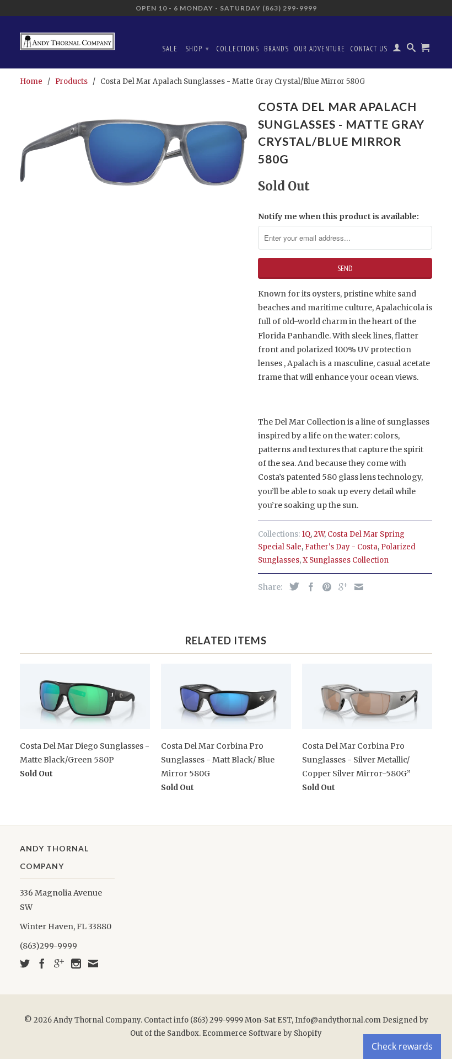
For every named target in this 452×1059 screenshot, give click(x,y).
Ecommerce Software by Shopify (262, 1033)
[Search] (411, 49)
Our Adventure (319, 49)
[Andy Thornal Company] (67, 37)
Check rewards (402, 1046)
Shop (197, 49)
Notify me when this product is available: (338, 216)
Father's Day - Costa (341, 547)
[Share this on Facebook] (308, 587)
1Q (306, 534)
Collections (237, 49)
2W (319, 534)
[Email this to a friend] (356, 587)
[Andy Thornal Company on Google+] (59, 963)
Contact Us (369, 49)
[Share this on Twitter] (291, 586)
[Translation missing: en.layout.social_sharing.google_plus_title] (340, 587)
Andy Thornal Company (97, 1020)
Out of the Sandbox (164, 1033)
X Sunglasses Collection (346, 560)
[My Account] (397, 49)
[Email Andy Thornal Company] (93, 963)
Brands (276, 49)
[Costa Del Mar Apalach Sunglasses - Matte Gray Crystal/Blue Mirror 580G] (133, 152)
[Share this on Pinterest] (324, 587)
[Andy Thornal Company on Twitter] (25, 963)
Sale (169, 49)
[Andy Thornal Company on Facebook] (42, 963)
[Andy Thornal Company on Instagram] (76, 963)
